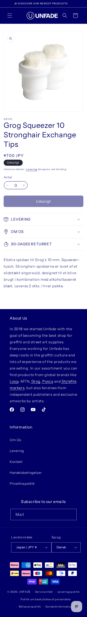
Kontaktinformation (59, 606)
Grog (35, 381)
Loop (14, 381)
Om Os (15, 440)
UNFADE (25, 591)
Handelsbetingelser (26, 472)
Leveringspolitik (69, 591)
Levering (31, 169)
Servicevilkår (44, 591)
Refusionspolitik (30, 606)
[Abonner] (71, 514)
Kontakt (16, 462)
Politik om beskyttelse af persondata (46, 599)
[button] (9, 15)
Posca (47, 381)
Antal (8, 177)
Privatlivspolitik (22, 483)
